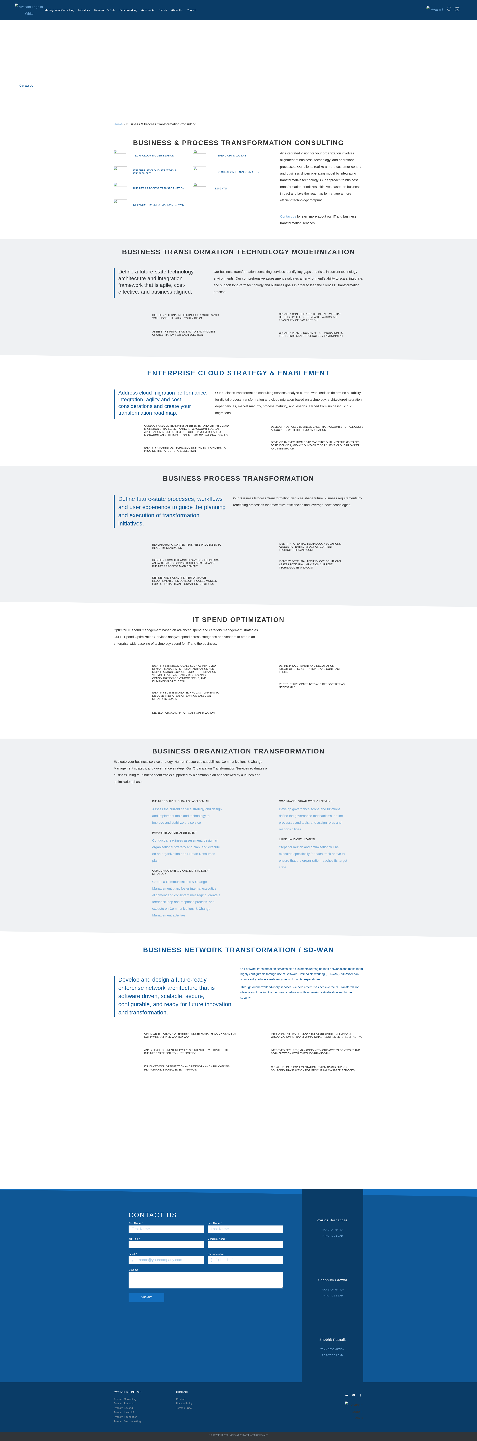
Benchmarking (128, 10)
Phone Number (216, 1254)
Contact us (288, 216)
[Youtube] (353, 1395)
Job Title (134, 1239)
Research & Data (104, 10)
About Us (177, 10)
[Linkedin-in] (346, 1395)
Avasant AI (147, 10)
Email (132, 1254)
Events (163, 10)
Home (118, 124)
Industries (84, 10)
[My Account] (457, 9)
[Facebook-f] (360, 1395)
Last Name (214, 1223)
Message (133, 1270)
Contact (191, 10)
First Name (135, 1223)
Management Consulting (59, 10)
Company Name (217, 1239)
